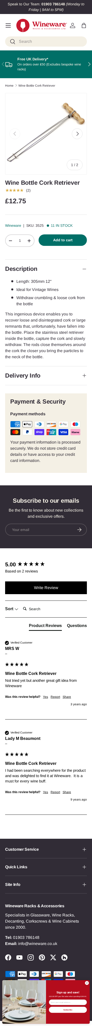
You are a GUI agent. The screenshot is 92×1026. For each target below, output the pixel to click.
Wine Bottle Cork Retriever (36, 85)
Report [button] (55, 697)
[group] (46, 565)
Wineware (13, 225)
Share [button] (67, 697)
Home (9, 85)
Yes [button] (45, 697)
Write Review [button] (46, 587)
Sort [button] (9, 609)
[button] (83, 25)
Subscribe (67, 1009)
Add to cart (63, 240)
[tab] (45, 627)
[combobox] (46, 41)
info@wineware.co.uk (37, 943)
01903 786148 (26, 937)
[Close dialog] (87, 983)
